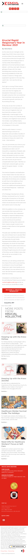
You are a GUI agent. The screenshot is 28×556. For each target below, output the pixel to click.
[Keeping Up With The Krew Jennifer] (14, 369)
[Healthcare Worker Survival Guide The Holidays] (14, 402)
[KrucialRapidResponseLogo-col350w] (10, 3)
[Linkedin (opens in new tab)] (18, 9)
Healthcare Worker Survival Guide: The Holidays (14, 412)
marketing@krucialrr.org (9, 282)
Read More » (4, 358)
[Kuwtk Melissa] (14, 328)
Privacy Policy (4, 551)
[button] (22, 3)
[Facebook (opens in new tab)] (10, 9)
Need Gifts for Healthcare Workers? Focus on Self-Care (13, 444)
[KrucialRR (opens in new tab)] (13, 9)
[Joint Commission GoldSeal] (14, 486)
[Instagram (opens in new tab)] (15, 9)
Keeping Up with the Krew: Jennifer (13, 379)
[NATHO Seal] (14, 495)
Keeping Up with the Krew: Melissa (13, 338)
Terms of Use (11, 551)
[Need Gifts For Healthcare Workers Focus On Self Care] (14, 433)
